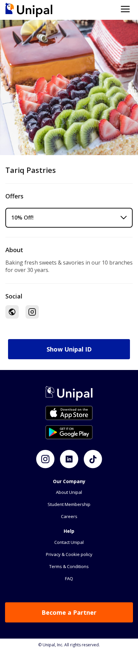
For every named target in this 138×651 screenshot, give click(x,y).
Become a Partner (69, 612)
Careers (69, 516)
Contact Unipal (69, 542)
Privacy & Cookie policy (69, 554)
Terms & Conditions (69, 566)
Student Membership (69, 504)
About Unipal (69, 492)
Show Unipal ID (69, 349)
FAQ (69, 578)
